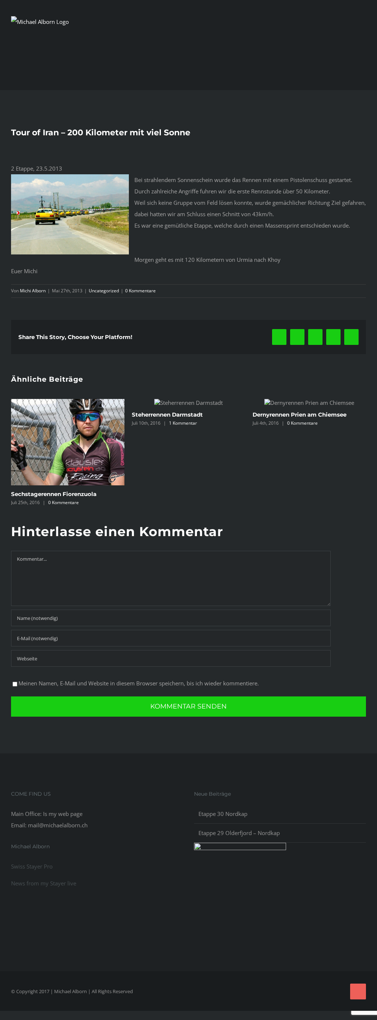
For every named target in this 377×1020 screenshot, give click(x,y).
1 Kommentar (65, 423)
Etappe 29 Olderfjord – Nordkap (239, 842)
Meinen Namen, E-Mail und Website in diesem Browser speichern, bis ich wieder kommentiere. (138, 692)
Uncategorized (104, 291)
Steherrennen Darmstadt (49, 414)
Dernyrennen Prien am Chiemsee (182, 414)
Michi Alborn (33, 291)
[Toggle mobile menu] (363, 40)
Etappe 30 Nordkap (222, 822)
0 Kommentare (140, 291)
